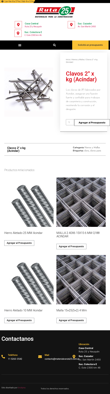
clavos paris (95, 151)
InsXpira (21, 387)
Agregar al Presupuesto (92, 122)
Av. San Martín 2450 (87, 26)
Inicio (68, 59)
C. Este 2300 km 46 (33, 35)
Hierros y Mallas (78, 59)
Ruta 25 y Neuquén (33, 26)
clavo (86, 151)
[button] (19, 45)
